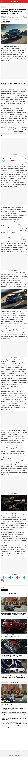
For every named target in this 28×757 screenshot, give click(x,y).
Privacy (9, 755)
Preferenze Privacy (16, 755)
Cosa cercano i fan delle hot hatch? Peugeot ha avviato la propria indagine (14, 726)
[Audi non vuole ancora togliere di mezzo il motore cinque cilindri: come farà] (14, 646)
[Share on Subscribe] (2, 580)
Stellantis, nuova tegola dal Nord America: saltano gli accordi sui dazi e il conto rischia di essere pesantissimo (14, 723)
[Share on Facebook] (2, 577)
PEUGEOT (12, 161)
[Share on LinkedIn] (12, 577)
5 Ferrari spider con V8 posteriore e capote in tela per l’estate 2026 (14, 719)
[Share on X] (19, 577)
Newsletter (10, 754)
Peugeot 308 (4, 589)
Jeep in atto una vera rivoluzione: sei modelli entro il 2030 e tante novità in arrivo (13, 709)
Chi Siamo (5, 754)
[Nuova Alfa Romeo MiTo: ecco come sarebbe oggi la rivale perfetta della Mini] (14, 626)
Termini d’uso (22, 754)
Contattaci (16, 754)
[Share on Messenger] (9, 577)
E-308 (14, 514)
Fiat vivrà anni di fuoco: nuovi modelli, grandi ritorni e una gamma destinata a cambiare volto (13, 614)
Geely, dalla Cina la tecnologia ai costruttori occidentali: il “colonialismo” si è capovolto (13, 676)
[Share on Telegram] (23, 577)
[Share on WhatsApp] (5, 577)
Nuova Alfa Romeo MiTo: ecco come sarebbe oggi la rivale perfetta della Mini (13, 635)
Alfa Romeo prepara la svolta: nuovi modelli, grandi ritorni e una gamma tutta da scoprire (13, 715)
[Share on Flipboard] (16, 577)
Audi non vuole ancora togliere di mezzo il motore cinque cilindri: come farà (13, 656)
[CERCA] (26, 1)
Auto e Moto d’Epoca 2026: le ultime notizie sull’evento (14, 712)
